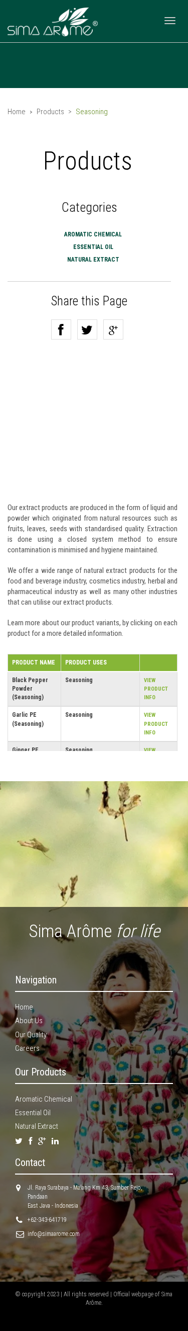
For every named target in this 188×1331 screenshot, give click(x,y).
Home (17, 111)
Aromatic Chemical (93, 234)
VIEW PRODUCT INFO (156, 689)
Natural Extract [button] (93, 259)
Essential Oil (93, 247)
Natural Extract (36, 1126)
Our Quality (31, 1034)
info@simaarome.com (54, 1233)
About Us (29, 1020)
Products (50, 111)
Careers (27, 1048)
